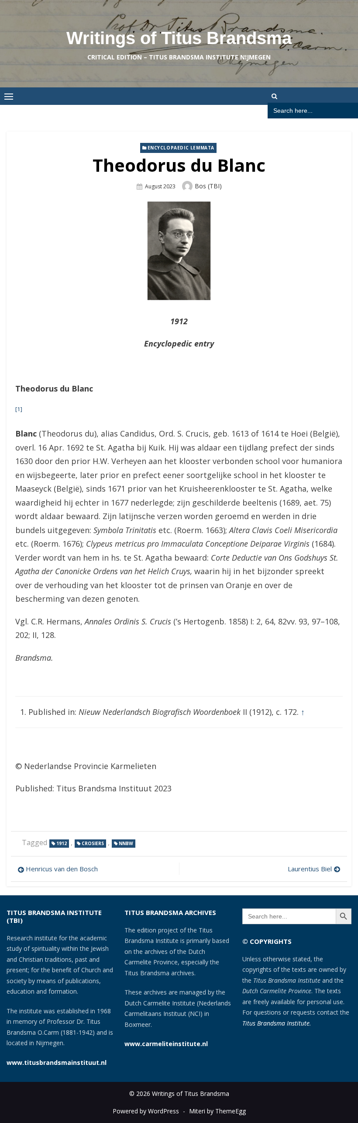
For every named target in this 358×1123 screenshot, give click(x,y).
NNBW (126, 843)
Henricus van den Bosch (62, 868)
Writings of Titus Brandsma (179, 38)
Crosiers (93, 843)
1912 (61, 843)
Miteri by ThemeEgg (217, 1111)
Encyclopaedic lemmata (181, 148)
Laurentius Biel (310, 868)
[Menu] (8, 96)
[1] (18, 409)
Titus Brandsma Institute (276, 1023)
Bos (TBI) (208, 186)
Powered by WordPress (146, 1111)
